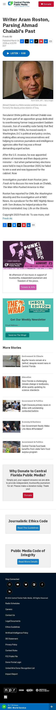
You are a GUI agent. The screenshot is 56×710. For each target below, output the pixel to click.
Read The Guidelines (28, 527)
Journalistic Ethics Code (28, 521)
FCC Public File (11, 656)
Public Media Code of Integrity (28, 552)
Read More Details (28, 561)
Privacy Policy (11, 645)
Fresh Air (7, 218)
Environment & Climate (32, 356)
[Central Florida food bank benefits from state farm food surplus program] (11, 447)
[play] (4, 706)
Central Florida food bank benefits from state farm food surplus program (36, 449)
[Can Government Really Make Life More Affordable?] (11, 427)
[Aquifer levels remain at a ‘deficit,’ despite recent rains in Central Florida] (11, 361)
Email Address (12, 325)
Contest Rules (11, 651)
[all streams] (52, 706)
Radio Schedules (12, 603)
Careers (8, 609)
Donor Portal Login (13, 662)
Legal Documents (12, 621)
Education (26, 377)
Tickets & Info (28, 287)
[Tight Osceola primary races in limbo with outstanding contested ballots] (11, 406)
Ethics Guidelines (12, 627)
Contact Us (10, 615)
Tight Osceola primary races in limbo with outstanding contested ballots (36, 408)
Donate (47, 4)
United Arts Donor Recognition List (20, 668)
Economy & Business (31, 422)
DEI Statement (11, 639)
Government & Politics (32, 401)
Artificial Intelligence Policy (16, 633)
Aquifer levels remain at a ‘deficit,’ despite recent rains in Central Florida (36, 363)
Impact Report (11, 674)
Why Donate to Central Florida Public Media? (28, 473)
